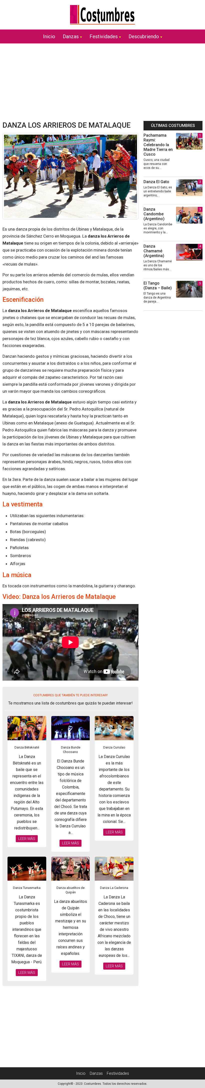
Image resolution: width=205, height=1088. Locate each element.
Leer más (26, 838)
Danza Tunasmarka (26, 888)
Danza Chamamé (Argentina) (154, 251)
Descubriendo (143, 36)
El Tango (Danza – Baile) (158, 285)
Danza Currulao (114, 747)
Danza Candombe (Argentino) (154, 214)
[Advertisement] (102, 82)
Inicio (49, 36)
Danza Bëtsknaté (26, 747)
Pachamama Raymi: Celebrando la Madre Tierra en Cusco (158, 145)
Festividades (104, 36)
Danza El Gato (156, 181)
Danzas (71, 36)
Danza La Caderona (114, 888)
